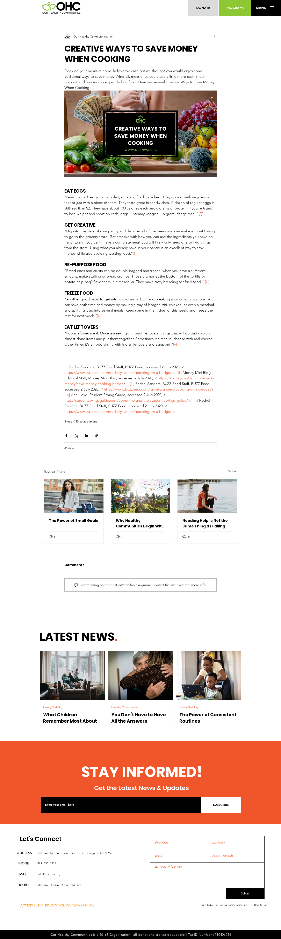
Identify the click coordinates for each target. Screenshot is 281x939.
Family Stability (52, 707)
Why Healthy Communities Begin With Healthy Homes (140, 523)
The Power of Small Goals (73, 520)
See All (232, 471)
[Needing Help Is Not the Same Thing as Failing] (207, 496)
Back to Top (260, 904)
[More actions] (214, 36)
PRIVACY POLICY (57, 905)
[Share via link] (97, 436)
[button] (261, 8)
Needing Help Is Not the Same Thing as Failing (205, 523)
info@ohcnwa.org (48, 874)
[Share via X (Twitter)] (76, 436)
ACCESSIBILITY (31, 905)
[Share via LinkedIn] (86, 436)
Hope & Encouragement (81, 421)
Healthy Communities (125, 707)
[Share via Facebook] (66, 436)
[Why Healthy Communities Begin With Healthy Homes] (140, 496)
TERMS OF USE (83, 905)
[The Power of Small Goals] (73, 496)
